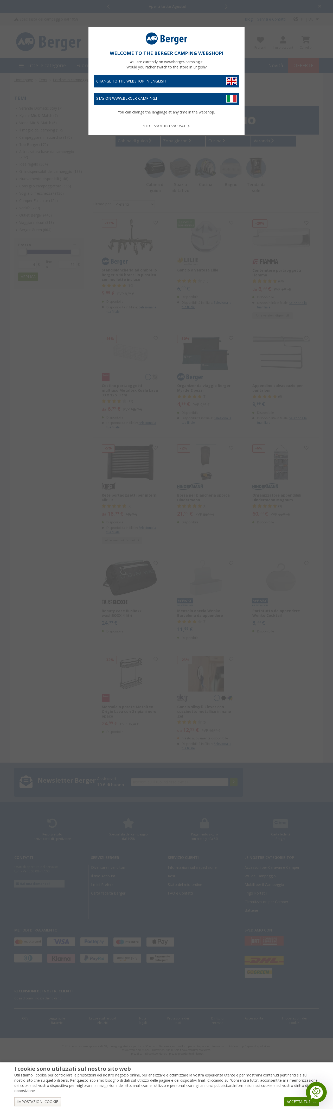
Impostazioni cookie (37, 1102)
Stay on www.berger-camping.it (127, 98)
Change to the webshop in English (131, 81)
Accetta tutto (301, 1102)
